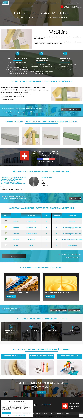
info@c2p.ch (48, 405)
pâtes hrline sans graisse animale (41, 355)
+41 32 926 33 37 (47, 404)
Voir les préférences (26, 412)
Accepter (6, 412)
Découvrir (10, 296)
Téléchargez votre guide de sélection (13, 256)
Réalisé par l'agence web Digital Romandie (43, 416)
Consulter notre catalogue (71, 109)
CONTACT (67, 413)
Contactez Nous (75, 198)
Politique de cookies (11, 415)
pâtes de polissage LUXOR (69, 355)
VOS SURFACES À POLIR (41, 413)
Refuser (16, 412)
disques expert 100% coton (13, 355)
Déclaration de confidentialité (20, 415)
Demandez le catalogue (58, 310)
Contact (41, 392)
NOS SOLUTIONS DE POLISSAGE (55, 413)
